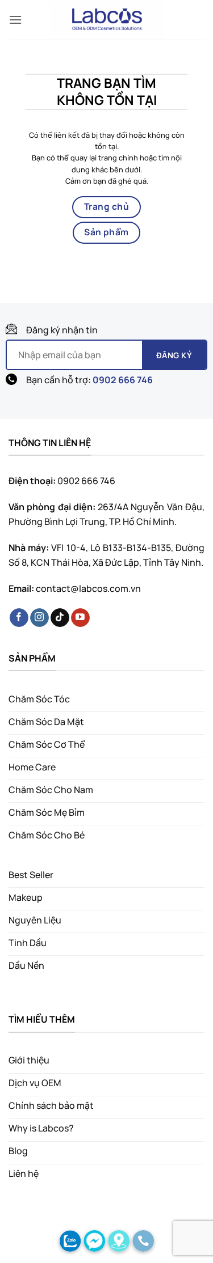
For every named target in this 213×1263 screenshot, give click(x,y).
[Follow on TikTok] (60, 618)
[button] (15, 19)
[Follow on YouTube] (80, 618)
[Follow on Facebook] (19, 618)
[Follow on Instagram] (39, 618)
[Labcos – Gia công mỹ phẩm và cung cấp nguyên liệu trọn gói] (107, 20)
